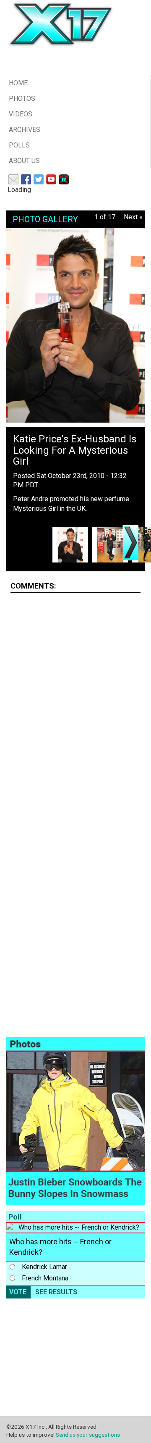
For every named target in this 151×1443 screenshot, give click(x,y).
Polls (19, 145)
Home (18, 83)
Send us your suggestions (88, 1434)
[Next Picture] (130, 542)
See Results (56, 1292)
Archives (24, 130)
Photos (22, 99)
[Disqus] (75, 704)
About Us (24, 161)
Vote (17, 1292)
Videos (20, 114)
